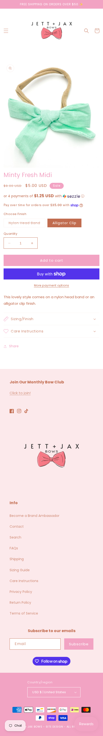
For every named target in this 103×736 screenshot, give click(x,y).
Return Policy (20, 602)
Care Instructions (24, 580)
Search (15, 537)
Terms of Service (24, 613)
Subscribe (79, 644)
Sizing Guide (20, 570)
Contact (17, 526)
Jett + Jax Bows (29, 727)
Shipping (17, 559)
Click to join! (20, 392)
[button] (6, 30)
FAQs (14, 548)
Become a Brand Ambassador (34, 515)
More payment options (51, 285)
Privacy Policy (21, 591)
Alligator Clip (64, 223)
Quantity (10, 233)
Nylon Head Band (27, 223)
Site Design (54, 727)
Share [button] (14, 346)
